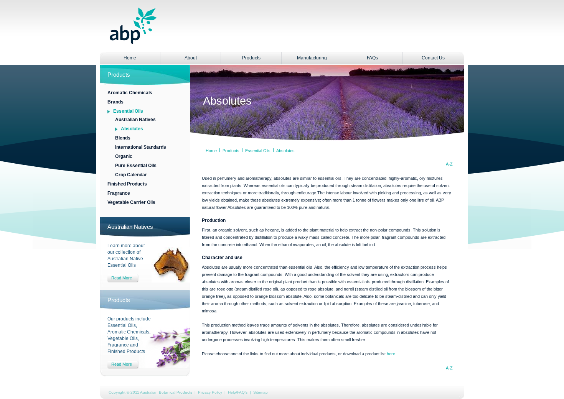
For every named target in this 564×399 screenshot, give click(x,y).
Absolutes (132, 128)
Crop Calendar (131, 174)
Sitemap (260, 392)
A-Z (449, 164)
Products (251, 58)
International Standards (140, 147)
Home (130, 58)
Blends (122, 138)
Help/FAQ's (237, 392)
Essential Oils (128, 111)
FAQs (372, 58)
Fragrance (118, 193)
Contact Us (433, 58)
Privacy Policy (210, 392)
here (391, 353)
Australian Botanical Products (166, 392)
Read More (121, 278)
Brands (115, 102)
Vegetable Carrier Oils (131, 202)
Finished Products (127, 184)
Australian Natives (135, 119)
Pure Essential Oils (136, 165)
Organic (123, 156)
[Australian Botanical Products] (133, 42)
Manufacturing (312, 58)
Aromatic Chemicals (129, 92)
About (191, 58)
